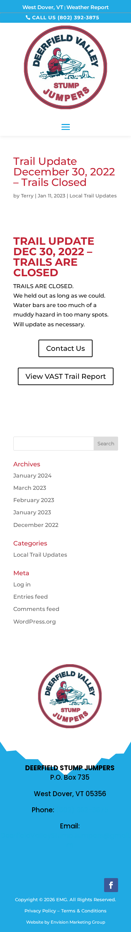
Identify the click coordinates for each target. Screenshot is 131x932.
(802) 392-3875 (82, 810)
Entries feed (30, 596)
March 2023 (29, 488)
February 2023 (33, 500)
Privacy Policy (40, 910)
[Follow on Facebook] (111, 885)
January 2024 (32, 475)
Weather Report (87, 7)
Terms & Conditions (84, 910)
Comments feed (36, 609)
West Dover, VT (42, 7)
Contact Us (65, 348)
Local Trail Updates (93, 196)
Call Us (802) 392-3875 (65, 17)
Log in (22, 584)
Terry (27, 196)
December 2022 (35, 525)
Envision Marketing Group (78, 922)
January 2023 (32, 512)
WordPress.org (34, 621)
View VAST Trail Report (66, 376)
